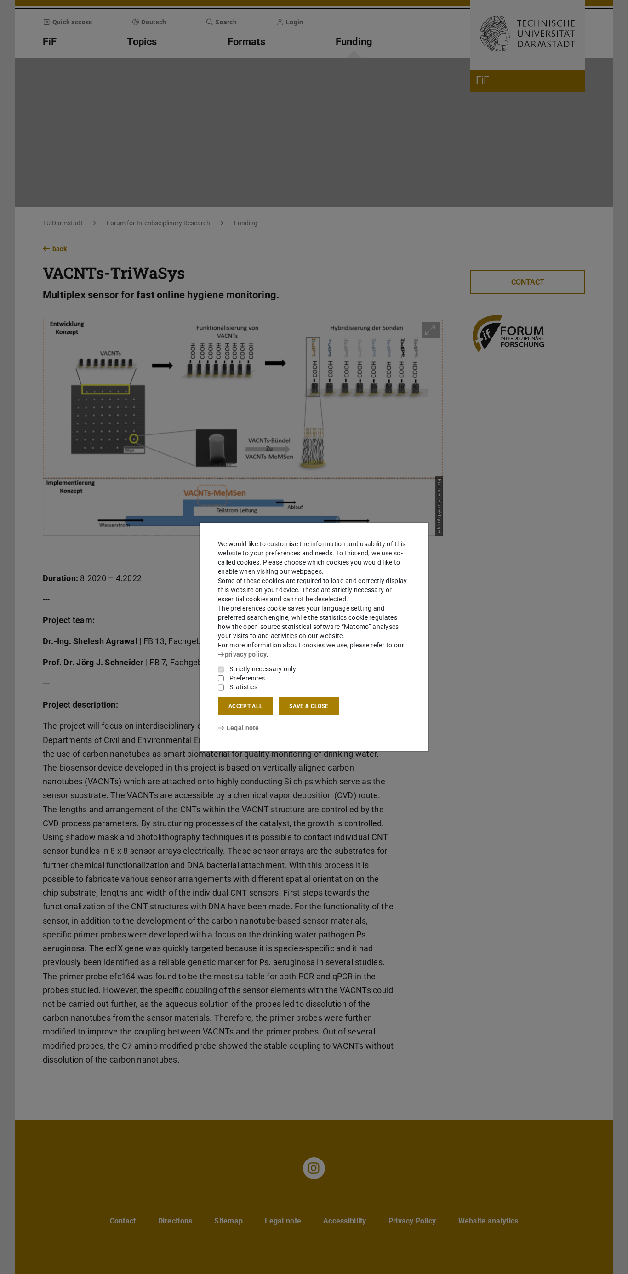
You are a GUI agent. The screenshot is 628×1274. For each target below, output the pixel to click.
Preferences (247, 678)
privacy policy (246, 654)
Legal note (243, 727)
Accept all (245, 706)
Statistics (243, 687)
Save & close (308, 706)
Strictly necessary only (262, 669)
